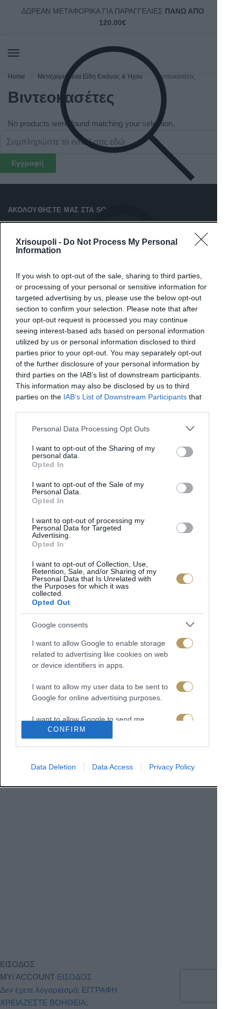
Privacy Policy (172, 767)
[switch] (184, 452)
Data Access (112, 767)
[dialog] (112, 504)
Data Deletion (53, 767)
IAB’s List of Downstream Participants (125, 397)
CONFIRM (67, 729)
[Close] (205, 243)
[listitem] (112, 428)
